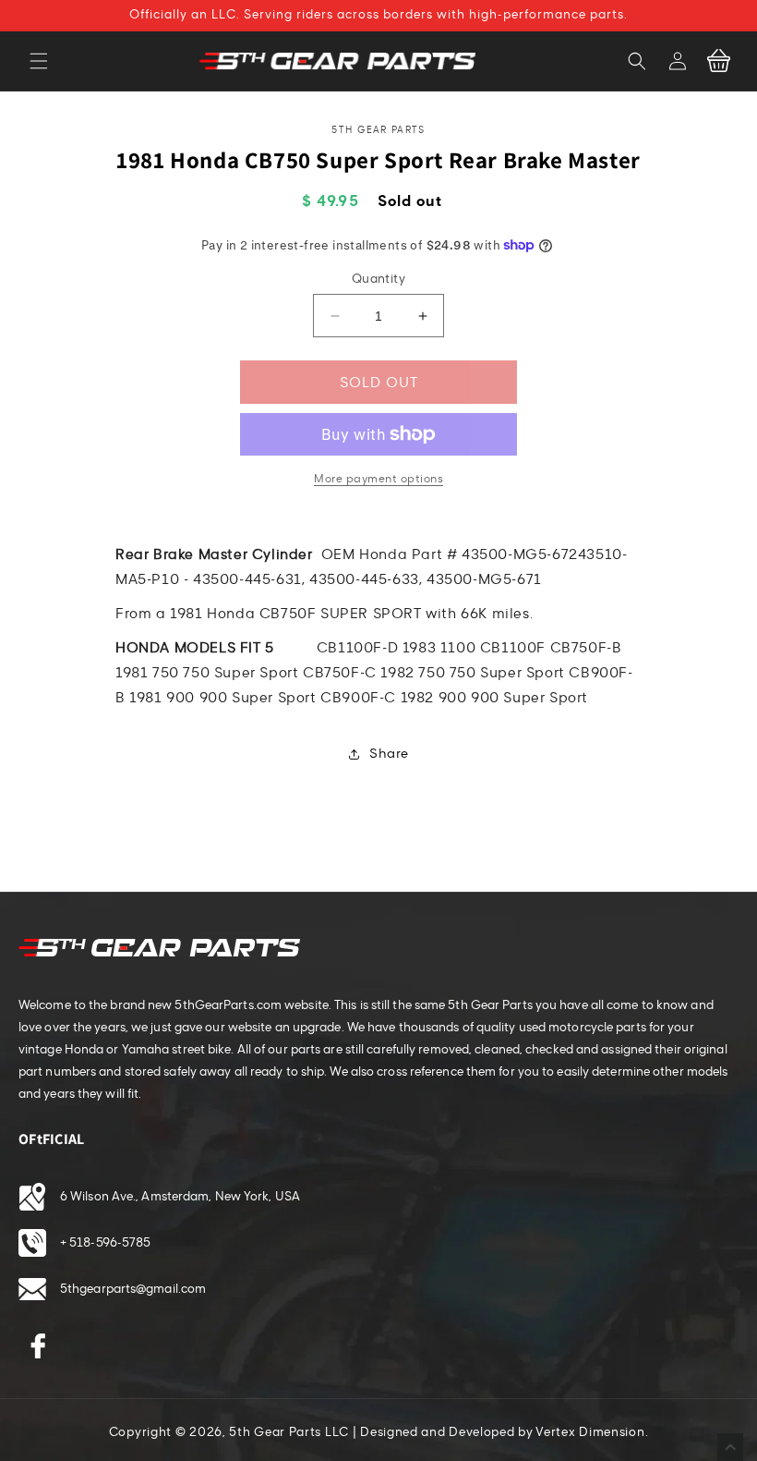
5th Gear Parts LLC (289, 1432)
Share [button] (389, 753)
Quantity (378, 279)
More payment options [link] (378, 478)
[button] (38, 61)
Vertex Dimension (589, 1432)
